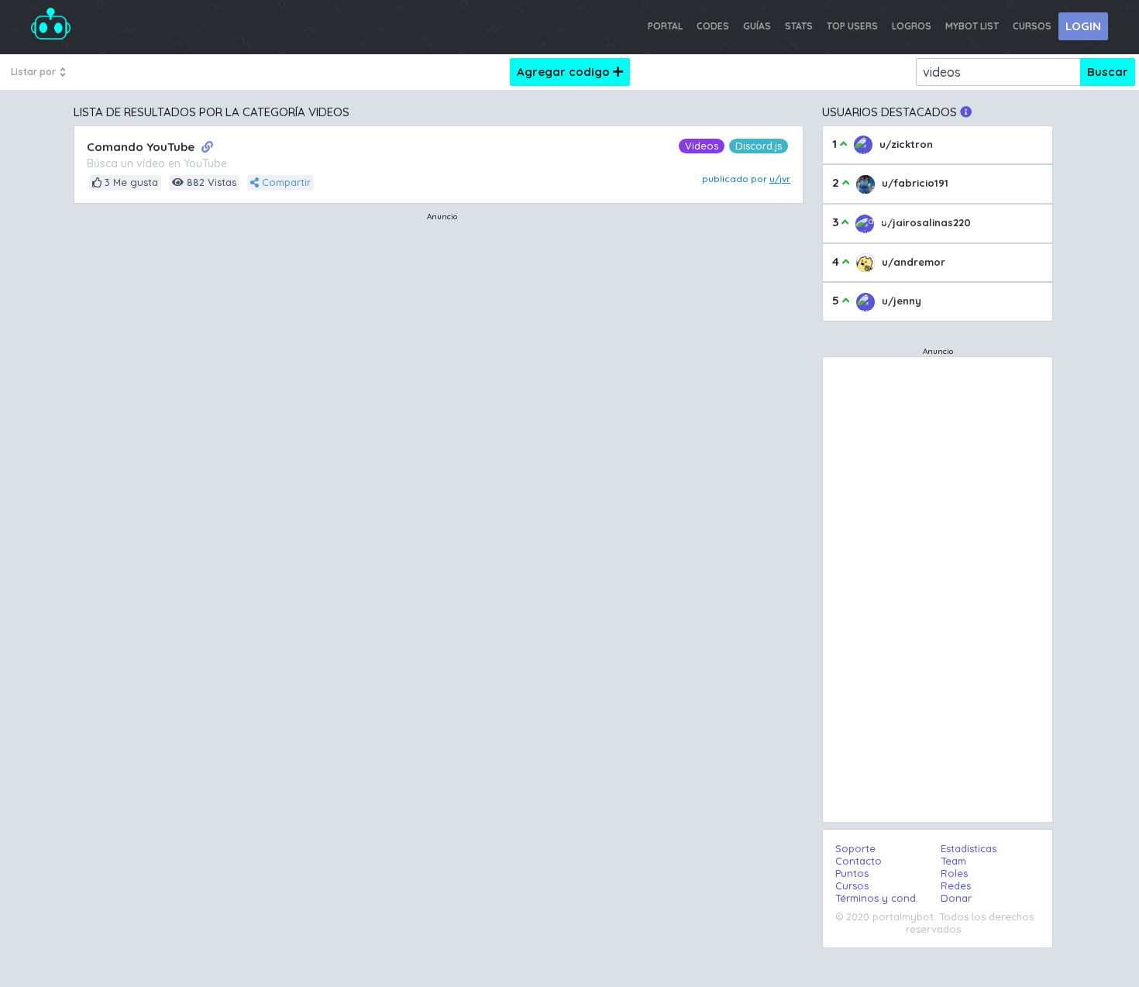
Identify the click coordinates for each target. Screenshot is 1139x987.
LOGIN (1083, 26)
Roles (954, 873)
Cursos (852, 885)
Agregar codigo (565, 71)
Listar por (34, 71)
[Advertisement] (441, 311)
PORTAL (665, 26)
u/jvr (779, 178)
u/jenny (900, 300)
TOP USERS (852, 26)
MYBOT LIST (972, 26)
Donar (956, 898)
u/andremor (912, 262)
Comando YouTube (142, 146)
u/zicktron (904, 144)
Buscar (1107, 71)
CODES (713, 26)
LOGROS (911, 26)
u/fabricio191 (913, 183)
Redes (956, 885)
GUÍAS (757, 26)
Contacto (858, 861)
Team (953, 861)
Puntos (852, 873)
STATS (799, 26)
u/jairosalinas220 (924, 222)
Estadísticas (968, 848)
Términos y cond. (876, 898)
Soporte (855, 848)
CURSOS (1032, 26)
